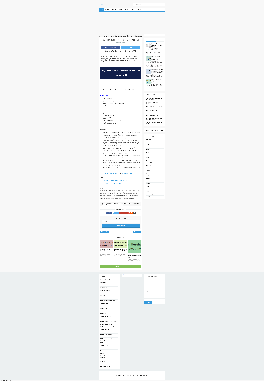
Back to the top (132, 377)
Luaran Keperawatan (105, 290)
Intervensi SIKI (103, 287)
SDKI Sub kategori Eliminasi (106, 324)
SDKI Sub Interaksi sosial (105, 319)
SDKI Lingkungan (104, 303)
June (147, 155)
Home (101, 9)
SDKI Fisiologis (124, 203)
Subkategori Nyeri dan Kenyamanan (108, 364)
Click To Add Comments (121, 266)
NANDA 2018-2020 (104, 292)
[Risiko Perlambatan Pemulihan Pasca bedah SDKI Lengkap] (148, 58)
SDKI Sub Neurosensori (105, 332)
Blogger (161, 130)
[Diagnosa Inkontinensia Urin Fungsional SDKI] (120, 244)
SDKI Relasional (103, 311)
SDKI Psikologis (103, 308)
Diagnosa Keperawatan (111, 9)
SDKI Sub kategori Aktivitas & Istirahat (108, 321)
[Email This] (134, 213)
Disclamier (118, 375)
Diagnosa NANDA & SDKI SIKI (112, 173)
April (147, 160)
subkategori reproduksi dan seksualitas (109, 366)
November (148, 147)
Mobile (139, 9)
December (148, 144)
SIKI (101, 348)
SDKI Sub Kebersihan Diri (106, 329)
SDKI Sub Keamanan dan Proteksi (107, 326)
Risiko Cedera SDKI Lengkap (152, 110)
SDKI (120, 9)
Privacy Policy (136, 375)
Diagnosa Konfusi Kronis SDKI (105, 250)
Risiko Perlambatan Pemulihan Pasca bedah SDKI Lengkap (156, 58)
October (147, 191)
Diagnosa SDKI (117, 203)
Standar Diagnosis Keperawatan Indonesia (114, 204)
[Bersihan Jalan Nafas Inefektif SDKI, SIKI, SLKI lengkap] (148, 45)
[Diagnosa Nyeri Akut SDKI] (148, 71)
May (147, 157)
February (148, 139)
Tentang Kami (143, 375)
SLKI (101, 350)
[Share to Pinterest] (129, 213)
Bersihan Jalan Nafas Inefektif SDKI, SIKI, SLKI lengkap (156, 45)
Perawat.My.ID (136, 374)
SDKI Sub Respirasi (104, 342)
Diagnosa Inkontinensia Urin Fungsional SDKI (120, 250)
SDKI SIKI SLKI (103, 313)
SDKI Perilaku (103, 306)
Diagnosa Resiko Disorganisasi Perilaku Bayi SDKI (115, 180)
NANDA (126, 9)
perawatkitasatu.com (127, 173)
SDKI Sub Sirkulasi (104, 345)
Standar (102, 353)
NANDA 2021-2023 (104, 295)
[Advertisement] (132, 22)
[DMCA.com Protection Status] (132, 275)
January (147, 141)
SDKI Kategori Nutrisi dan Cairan (107, 300)
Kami (133, 9)
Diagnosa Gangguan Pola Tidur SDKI (112, 183)
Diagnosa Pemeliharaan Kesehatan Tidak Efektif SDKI (134, 255)
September (148, 194)
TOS (147, 375)
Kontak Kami (123, 375)
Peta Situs (130, 375)
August (147, 149)
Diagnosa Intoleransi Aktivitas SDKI (112, 181)
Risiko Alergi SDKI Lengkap (152, 115)
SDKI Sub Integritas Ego (105, 316)
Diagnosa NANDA (104, 282)
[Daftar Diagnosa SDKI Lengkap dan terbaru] (148, 81)
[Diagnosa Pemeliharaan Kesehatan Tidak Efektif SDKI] (134, 246)
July (146, 152)
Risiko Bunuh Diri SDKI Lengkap (153, 113)
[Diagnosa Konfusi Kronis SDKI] (106, 244)
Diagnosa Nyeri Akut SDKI (157, 69)
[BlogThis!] (131, 213)
